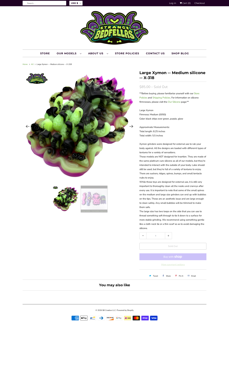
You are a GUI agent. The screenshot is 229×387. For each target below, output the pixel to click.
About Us (96, 53)
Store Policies (127, 53)
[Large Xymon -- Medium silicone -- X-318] (79, 126)
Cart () (186, 3)
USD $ (74, 3)
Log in (172, 3)
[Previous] (27, 126)
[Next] (131, 126)
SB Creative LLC (109, 310)
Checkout (199, 3)
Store (45, 53)
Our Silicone (174, 101)
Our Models (67, 53)
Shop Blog (180, 53)
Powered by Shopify (125, 310)
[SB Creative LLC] (114, 28)
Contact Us (155, 53)
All (32, 64)
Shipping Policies (161, 97)
